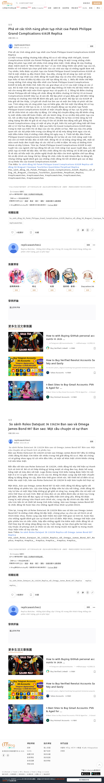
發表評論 (15, 307)
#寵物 (62, 747)
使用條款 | (23, 774)
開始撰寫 (97, 3)
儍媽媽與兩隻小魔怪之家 (16, 286)
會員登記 (86, 3)
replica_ (12, 585)
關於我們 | (6, 774)
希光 (34, 286)
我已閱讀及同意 (84, 780)
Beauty (28, 772)
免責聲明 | (14, 774)
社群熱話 (24, 8)
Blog (41, 772)
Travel (16, 772)
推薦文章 (56, 8)
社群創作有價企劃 (9, 8)
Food (35, 772)
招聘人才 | (39, 774)
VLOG (85, 8)
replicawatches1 (22, 44)
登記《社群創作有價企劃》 (34, 194)
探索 (49, 8)
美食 (91, 8)
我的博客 (47, 760)
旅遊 (26, 201)
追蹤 (91, 46)
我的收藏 (47, 754)
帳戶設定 (47, 751)
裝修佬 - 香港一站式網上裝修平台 (70, 286)
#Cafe (84, 747)
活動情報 (57, 201)
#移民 (62, 751)
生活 (10, 24)
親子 (36, 201)
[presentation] (8, 277)
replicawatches (15, 223)
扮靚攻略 (49, 201)
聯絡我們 (47, 774)
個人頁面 (47, 747)
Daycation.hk (87, 286)
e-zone (47, 772)
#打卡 (73, 747)
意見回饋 (30, 760)
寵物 (42, 201)
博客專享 (74, 8)
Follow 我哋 (52, 205)
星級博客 (65, 8)
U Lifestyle (7, 772)
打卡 (21, 201)
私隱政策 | (31, 774)
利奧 (52, 286)
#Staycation (92, 747)
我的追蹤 (47, 757)
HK (22, 772)
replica (88, 580)
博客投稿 (30, 764)
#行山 (68, 747)
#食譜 (78, 747)
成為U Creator (38, 8)
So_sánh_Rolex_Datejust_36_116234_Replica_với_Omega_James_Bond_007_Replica (45, 580)
